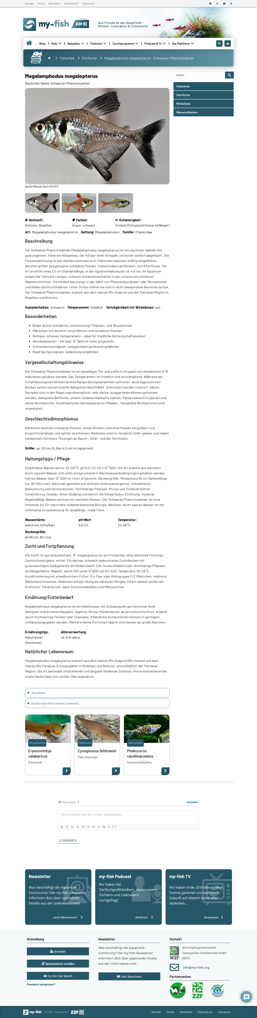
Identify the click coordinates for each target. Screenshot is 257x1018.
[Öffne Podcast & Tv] (164, 43)
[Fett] (62, 827)
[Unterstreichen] (72, 827)
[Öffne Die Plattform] (192, 43)
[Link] (104, 827)
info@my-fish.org (196, 967)
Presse (41, 3)
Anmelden (192, 802)
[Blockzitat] (93, 827)
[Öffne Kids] (60, 43)
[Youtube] (224, 3)
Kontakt (29, 3)
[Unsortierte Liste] (88, 827)
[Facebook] (210, 3)
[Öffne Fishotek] (104, 43)
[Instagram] (217, 3)
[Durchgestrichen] (77, 827)
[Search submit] (229, 75)
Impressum (88, 3)
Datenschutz (71, 3)
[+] (114, 826)
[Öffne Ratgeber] (82, 43)
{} (109, 826)
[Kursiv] (67, 827)
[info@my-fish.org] (174, 967)
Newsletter (55, 3)
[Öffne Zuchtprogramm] (136, 43)
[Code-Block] (98, 827)
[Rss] (231, 3)
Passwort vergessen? (41, 984)
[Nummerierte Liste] (83, 827)
